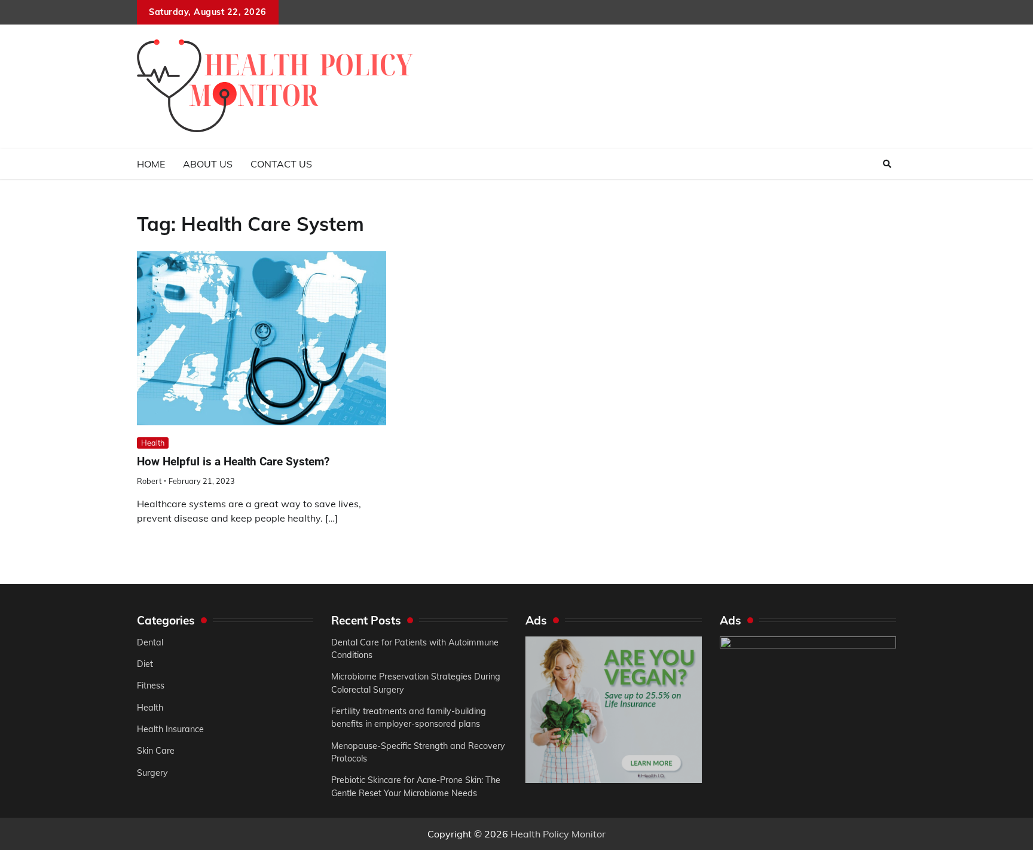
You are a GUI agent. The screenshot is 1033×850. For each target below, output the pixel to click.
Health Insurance (170, 729)
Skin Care (156, 750)
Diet (145, 664)
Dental (150, 642)
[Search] (887, 164)
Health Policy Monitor (558, 834)
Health (152, 442)
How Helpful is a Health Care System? (233, 461)
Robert (149, 481)
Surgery (152, 772)
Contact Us (281, 164)
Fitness (150, 685)
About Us (208, 164)
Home (151, 164)
